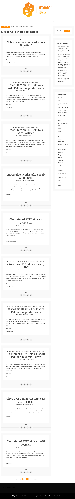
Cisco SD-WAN (21, 82)
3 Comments (10, 419)
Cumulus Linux (62, 118)
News (28, 172)
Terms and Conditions (9, 487)
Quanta (60, 160)
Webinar (60, 183)
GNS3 (59, 131)
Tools (20, 22)
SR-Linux (60, 171)
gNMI (59, 128)
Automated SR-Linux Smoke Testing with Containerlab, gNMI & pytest (64, 57)
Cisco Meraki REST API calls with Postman (26, 442)
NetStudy (61, 142)
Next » (35, 479)
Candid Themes (58, 496)
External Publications (50, 22)
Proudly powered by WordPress (34, 496)
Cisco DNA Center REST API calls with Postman (26, 400)
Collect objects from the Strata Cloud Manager (64, 80)
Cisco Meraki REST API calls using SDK (26, 221)
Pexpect (60, 155)
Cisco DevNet (37, 22)
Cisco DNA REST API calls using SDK (26, 265)
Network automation (26, 39)
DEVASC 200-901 (28, 82)
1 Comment (9, 463)
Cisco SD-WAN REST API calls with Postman (26, 131)
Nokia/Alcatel (62, 149)
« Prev (16, 479)
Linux (59, 136)
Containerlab (62, 115)
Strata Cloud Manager (62, 174)
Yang (59, 185)
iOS (59, 134)
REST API (34, 82)
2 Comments (10, 152)
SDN (37, 82)
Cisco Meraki (19, 217)
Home (15, 22)
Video (60, 180)
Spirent (60, 168)
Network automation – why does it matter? (26, 43)
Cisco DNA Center (15, 261)
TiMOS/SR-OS (62, 178)
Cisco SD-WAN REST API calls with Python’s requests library (26, 86)
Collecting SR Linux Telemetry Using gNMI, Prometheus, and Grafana (63, 49)
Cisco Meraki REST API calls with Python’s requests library (26, 355)
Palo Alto (60, 152)
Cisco (16, 82)
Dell (59, 120)
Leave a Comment (11, 62)
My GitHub (28, 22)
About (60, 22)
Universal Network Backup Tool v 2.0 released (26, 176)
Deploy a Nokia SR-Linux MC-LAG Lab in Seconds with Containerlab (64, 65)
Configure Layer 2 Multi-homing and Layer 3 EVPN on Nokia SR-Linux (63, 72)
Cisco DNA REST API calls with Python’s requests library (26, 310)
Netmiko (25, 172)
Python (31, 217)
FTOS (59, 126)
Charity (60, 98)
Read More (8, 59)
